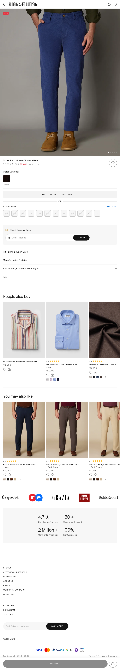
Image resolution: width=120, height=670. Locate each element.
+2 (104, 377)
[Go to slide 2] (110, 152)
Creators (8, 594)
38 (47, 213)
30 (14, 213)
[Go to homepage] (23, 4)
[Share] (109, 4)
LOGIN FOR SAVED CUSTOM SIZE (58, 194)
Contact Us (9, 577)
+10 (19, 479)
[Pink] (51, 379)
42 (64, 213)
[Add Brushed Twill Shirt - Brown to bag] (95, 372)
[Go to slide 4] (114, 152)
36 (39, 213)
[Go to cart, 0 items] (113, 664)
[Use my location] (9, 237)
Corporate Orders (14, 590)
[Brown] (101, 377)
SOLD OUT (55, 663)
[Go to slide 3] (112, 152)
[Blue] (97, 377)
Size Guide (112, 207)
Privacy (101, 656)
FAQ (5, 276)
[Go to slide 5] (116, 152)
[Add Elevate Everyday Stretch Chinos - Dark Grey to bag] (52, 474)
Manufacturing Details (15, 260)
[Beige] (90, 377)
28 (6, 213)
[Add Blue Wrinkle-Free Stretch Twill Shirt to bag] (52, 375)
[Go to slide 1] (108, 152)
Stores (7, 568)
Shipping (112, 656)
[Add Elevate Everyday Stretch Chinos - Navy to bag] (9, 474)
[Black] (94, 377)
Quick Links (9, 639)
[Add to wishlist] (113, 163)
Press (6, 585)
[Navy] (58, 379)
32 (23, 213)
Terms (92, 656)
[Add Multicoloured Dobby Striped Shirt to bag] (9, 369)
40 (56, 213)
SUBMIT (81, 237)
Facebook (8, 606)
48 (89, 213)
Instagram (9, 610)
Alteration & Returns (15, 572)
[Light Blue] (54, 379)
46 (80, 213)
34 (31, 213)
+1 (61, 379)
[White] (47, 379)
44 (72, 213)
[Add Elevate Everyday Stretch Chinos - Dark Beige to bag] (95, 474)
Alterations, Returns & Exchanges (21, 268)
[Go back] (4, 4)
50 (97, 213)
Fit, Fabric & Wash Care (15, 251)
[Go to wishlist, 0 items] (115, 4)
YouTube (8, 614)
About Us (8, 581)
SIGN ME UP (57, 626)
